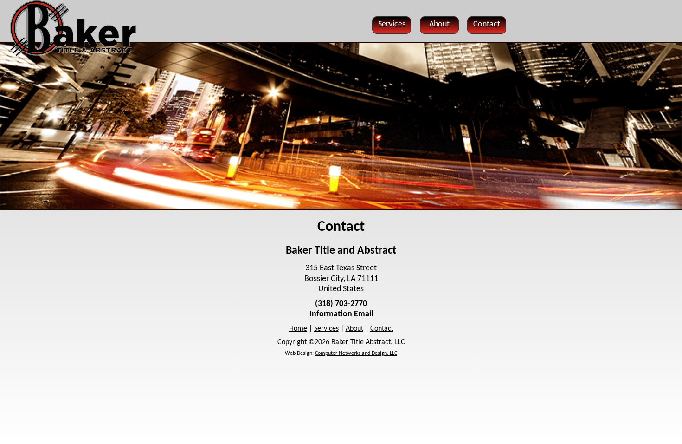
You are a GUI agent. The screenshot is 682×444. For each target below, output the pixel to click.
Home (298, 329)
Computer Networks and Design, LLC (356, 353)
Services (326, 329)
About (354, 329)
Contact (381, 329)
